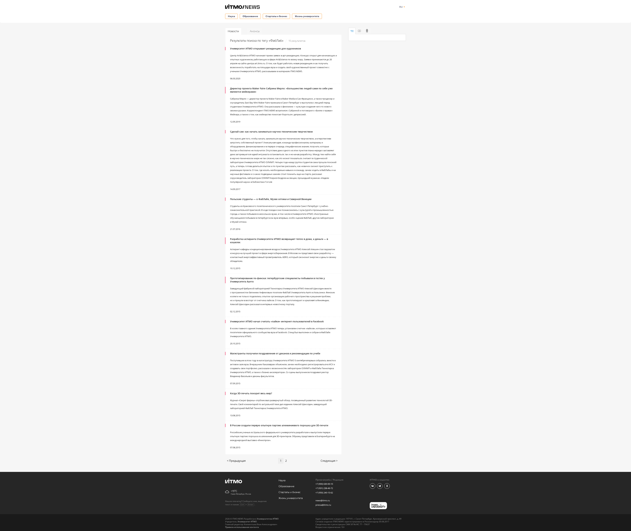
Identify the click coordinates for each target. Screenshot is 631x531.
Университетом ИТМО (268, 518)
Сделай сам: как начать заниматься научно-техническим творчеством (271, 131)
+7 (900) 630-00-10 (324, 483)
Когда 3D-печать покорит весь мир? (251, 393)
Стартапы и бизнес (276, 16)
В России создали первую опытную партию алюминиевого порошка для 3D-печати (279, 425)
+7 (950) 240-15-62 (324, 492)
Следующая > (329, 461)
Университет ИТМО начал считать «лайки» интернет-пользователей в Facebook (277, 321)
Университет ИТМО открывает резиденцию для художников (265, 48)
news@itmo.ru (323, 500)
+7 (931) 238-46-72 (324, 488)
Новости (233, 31)
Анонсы (255, 31)
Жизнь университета (307, 16)
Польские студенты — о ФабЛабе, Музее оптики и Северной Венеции (270, 199)
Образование (250, 16)
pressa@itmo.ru (323, 504)
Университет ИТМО (247, 521)
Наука (231, 16)
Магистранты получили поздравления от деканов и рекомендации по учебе (275, 353)
